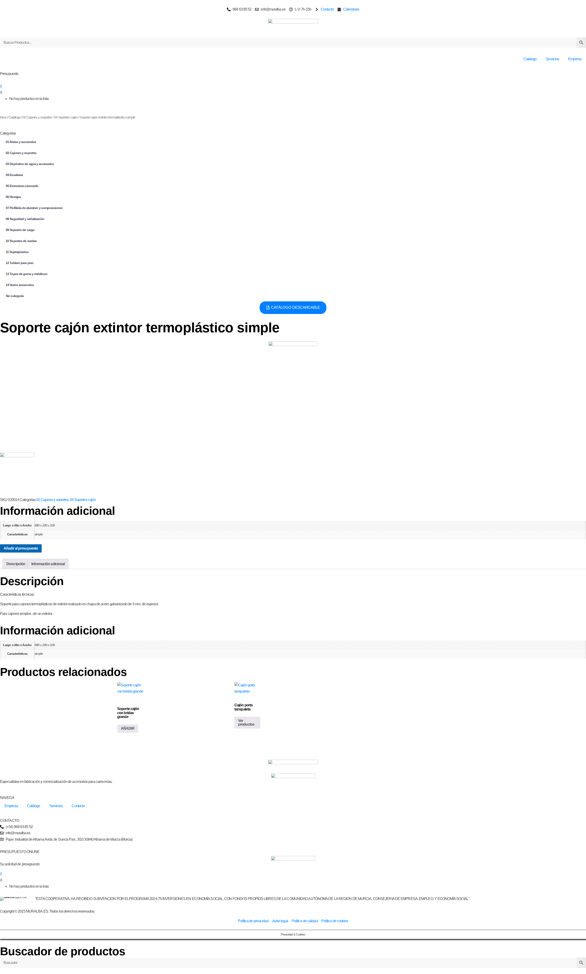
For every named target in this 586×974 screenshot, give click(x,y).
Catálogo (530, 59)
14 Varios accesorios (20, 285)
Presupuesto (9, 74)
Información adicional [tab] (48, 564)
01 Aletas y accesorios (21, 142)
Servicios (552, 59)
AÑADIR (127, 728)
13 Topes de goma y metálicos (26, 274)
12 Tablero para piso (19, 263)
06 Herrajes (13, 197)
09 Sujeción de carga (20, 230)
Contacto (78, 806)
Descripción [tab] (15, 564)
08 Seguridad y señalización (25, 219)
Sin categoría (15, 296)
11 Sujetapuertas (17, 252)
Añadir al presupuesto (21, 548)
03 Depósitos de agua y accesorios (30, 164)
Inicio (3, 117)
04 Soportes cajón (65, 117)
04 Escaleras (14, 175)
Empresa (574, 59)
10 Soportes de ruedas (21, 241)
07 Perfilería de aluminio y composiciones (34, 208)
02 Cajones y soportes (37, 117)
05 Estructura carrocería (22, 186)
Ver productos (246, 722)
